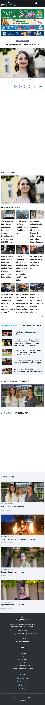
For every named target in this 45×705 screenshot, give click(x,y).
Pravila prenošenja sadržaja (22, 669)
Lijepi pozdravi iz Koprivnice (12, 506)
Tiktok (24, 689)
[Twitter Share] (31, 86)
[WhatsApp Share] (36, 86)
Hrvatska (22, 638)
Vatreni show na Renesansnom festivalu (18, 539)
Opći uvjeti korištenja (22, 666)
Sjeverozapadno (22, 641)
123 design (22, 700)
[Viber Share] (26, 86)
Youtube (24, 685)
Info (22, 656)
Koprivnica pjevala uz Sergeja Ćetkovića (25, 333)
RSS (24, 675)
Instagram (24, 682)
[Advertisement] (22, 107)
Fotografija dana (22, 41)
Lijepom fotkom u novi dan (12, 572)
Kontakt (22, 662)
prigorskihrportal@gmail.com (24, 634)
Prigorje (22, 644)
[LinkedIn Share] (41, 86)
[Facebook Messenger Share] (16, 86)
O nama (22, 653)
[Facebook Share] (21, 86)
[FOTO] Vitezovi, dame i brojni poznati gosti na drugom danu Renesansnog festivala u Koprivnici (28, 371)
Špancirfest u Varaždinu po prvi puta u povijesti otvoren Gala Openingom (28, 362)
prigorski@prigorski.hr (21, 630)
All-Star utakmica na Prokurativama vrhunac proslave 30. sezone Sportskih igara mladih (27, 352)
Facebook (24, 678)
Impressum (22, 659)
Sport (22, 647)
